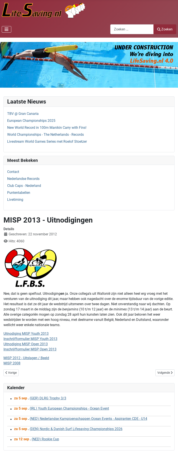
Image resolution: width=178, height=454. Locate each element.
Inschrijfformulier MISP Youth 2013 (30, 339)
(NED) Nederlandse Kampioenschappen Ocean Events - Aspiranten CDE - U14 (88, 419)
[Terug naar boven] (170, 446)
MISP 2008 (11, 363)
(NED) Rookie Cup (45, 439)
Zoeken (167, 29)
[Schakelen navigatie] (6, 29)
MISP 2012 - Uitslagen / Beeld (26, 358)
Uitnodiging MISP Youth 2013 (26, 334)
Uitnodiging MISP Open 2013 (25, 344)
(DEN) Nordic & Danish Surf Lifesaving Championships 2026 (76, 429)
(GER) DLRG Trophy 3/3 (48, 398)
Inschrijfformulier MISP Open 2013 (29, 349)
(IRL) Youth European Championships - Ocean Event (69, 408)
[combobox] (132, 29)
